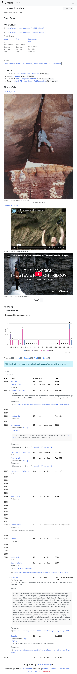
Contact (45, 669)
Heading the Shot (17, 416)
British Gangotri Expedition (26, 79)
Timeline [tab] (8, 358)
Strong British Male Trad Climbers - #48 (47, 63)
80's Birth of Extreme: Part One (27, 74)
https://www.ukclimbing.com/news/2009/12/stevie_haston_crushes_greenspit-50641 (41, 631)
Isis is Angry (15, 425)
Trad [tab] (37, 358)
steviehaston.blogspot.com (13, 12)
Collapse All (9, 375)
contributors (27, 669)
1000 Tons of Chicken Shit (20, 452)
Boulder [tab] (28, 358)
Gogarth (18, 76)
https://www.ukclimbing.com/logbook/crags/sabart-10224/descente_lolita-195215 (40, 572)
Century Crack (10, 91)
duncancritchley (32, 40)
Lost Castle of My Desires (20, 471)
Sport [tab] (19, 358)
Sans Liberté (15, 496)
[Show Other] (50, 350)
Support (53, 669)
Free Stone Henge (17, 458)
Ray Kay (25, 428)
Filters (7, 371)
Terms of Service (64, 669)
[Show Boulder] (35, 350)
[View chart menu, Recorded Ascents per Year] (71, 315)
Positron (14, 381)
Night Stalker (16, 557)
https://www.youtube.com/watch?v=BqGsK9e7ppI (25, 32)
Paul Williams (15, 430)
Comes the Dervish (18, 390)
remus (6, 39)
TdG (17, 39)
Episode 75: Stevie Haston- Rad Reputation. (30, 81)
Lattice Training (44, 664)
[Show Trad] (43, 350)
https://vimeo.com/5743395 (22, 568)
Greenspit (14, 577)
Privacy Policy (32, 671)
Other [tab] (46, 358)
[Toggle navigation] (73, 3)
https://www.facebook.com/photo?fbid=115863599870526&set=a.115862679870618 (41, 404)
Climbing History (12, 2)
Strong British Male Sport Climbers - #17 (18, 63)
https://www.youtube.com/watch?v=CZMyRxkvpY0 (25, 28)
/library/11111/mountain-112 (42, 447)
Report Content (44, 671)
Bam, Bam (14, 636)
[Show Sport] (27, 350)
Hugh (13, 657)
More (68, 8)
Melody (13, 538)
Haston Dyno (16, 385)
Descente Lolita (11, 205)
